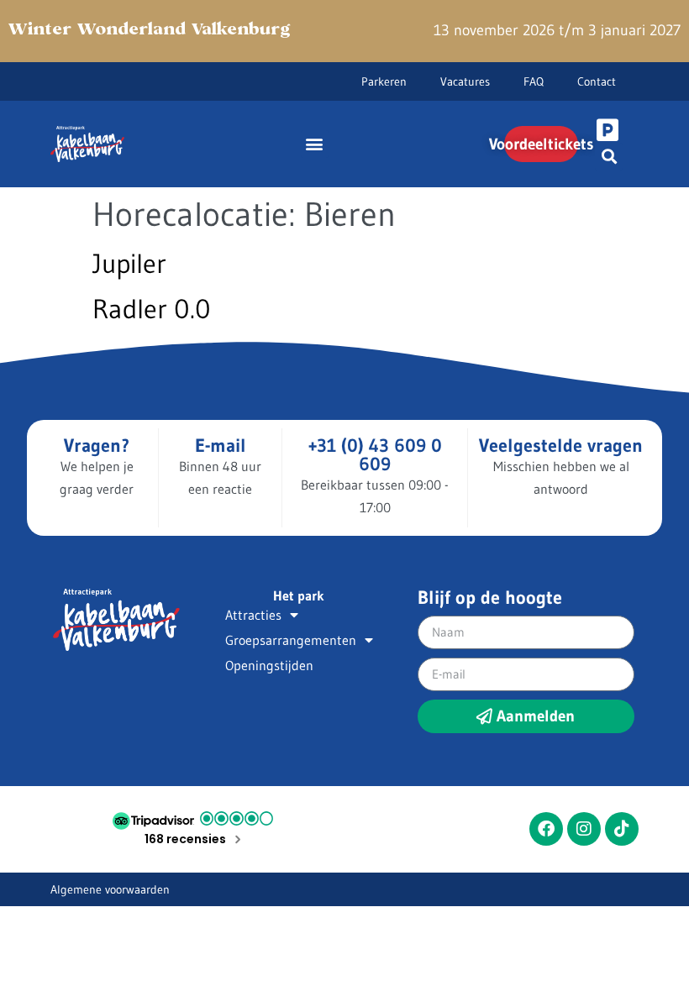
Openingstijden (269, 665)
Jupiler (129, 263)
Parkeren (384, 81)
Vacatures (465, 81)
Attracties (253, 614)
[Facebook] (546, 829)
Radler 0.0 (151, 308)
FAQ (533, 81)
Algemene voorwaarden (110, 889)
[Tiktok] (622, 829)
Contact (596, 81)
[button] (315, 144)
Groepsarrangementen (290, 640)
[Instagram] (584, 829)
